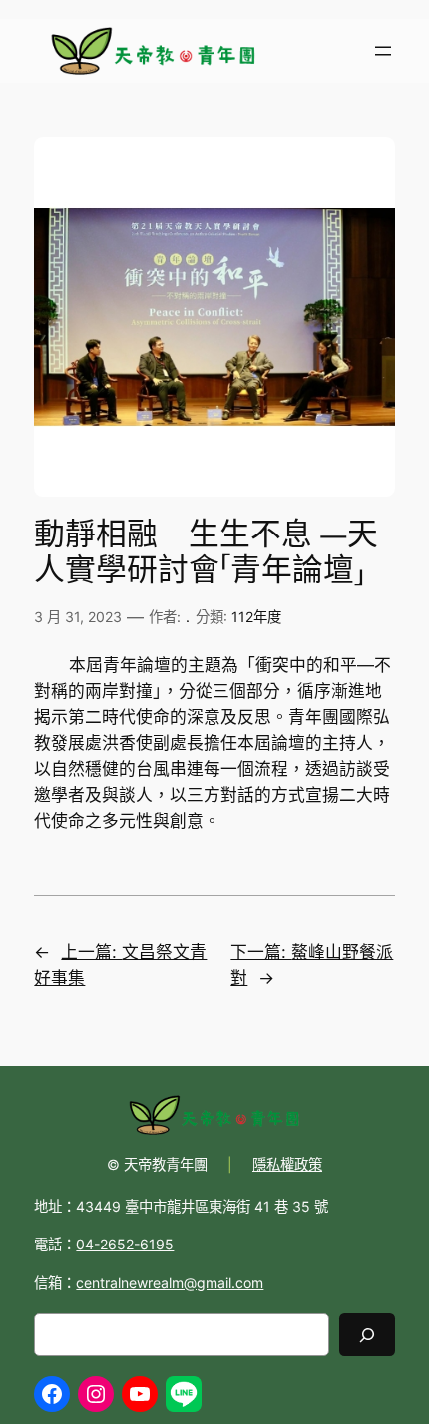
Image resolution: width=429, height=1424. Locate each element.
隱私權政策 (287, 1164)
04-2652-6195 (125, 1244)
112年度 (256, 616)
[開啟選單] (383, 51)
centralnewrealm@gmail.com (169, 1282)
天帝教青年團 (166, 1164)
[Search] (367, 1334)
